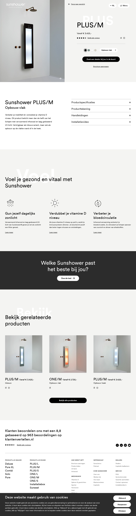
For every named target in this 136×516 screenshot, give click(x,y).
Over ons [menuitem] (97, 474)
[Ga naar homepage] (16, 5)
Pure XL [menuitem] (9, 467)
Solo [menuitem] (7, 474)
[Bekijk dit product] (23, 354)
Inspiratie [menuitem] (97, 485)
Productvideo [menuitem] (75, 466)
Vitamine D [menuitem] (75, 480)
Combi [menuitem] (9, 470)
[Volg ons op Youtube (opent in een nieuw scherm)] (129, 445)
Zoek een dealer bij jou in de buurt (101, 59)
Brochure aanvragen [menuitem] (78, 463)
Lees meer (9, 232)
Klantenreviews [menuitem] (99, 482)
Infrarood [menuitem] (74, 471)
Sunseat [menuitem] (34, 487)
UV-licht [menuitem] (74, 469)
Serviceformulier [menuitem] (121, 477)
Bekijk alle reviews (94, 38)
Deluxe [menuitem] (9, 463)
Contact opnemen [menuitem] (122, 482)
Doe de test (66, 278)
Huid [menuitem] (72, 490)
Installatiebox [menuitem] (37, 484)
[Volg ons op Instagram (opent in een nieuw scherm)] (125, 445)
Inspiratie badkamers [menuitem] (122, 466)
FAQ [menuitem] (117, 474)
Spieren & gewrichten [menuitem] (78, 482)
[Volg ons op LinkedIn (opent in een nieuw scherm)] (121, 445)
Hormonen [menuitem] (75, 488)
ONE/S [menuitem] (34, 480)
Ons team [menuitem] (97, 480)
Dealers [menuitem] (118, 463)
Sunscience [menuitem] (97, 463)
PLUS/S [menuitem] (34, 470)
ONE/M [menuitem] (34, 477)
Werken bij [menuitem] (97, 477)
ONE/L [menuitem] (34, 474)
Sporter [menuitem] (73, 485)
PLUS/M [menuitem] (35, 467)
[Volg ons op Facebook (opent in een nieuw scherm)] (117, 445)
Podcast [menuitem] (96, 466)
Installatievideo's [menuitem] (121, 485)
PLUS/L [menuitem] (34, 463)
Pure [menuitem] (7, 477)
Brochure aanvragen (101, 66)
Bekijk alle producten (68, 400)
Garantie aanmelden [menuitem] (122, 480)
